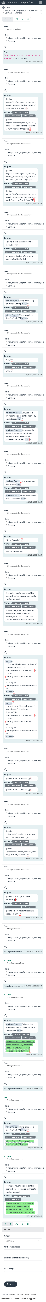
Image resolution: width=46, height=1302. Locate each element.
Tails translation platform (20, 2)
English (7, 95)
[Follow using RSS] (41, 13)
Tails (8, 7)
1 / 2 (16, 19)
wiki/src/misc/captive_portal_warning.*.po (23, 10)
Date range (9, 1268)
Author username (12, 1246)
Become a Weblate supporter (25, 1299)
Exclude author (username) (16, 1257)
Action (7, 1236)
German (8, 12)
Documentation (6, 1299)
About (27, 1294)
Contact (34, 1294)
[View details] (5, 47)
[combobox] (21, 1240)
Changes (18, 12)
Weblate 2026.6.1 (16, 1294)
